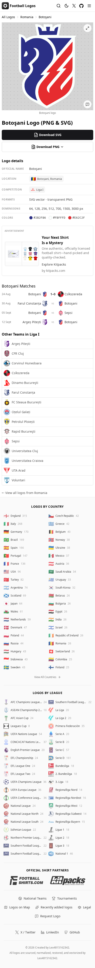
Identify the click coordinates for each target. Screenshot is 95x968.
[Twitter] (74, 5)
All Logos (8, 17)
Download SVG (50, 135)
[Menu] (89, 6)
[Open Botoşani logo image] (47, 66)
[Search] (59, 6)
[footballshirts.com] (26, 880)
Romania (26, 17)
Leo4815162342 (59, 947)
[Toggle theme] (66, 6)
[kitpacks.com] (67, 880)
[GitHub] (81, 6)
